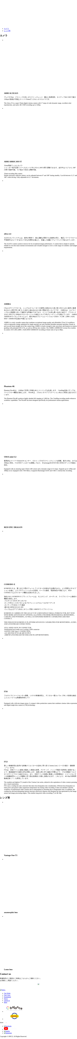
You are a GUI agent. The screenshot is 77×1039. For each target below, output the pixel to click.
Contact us (3, 8)
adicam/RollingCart (10, 3)
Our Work (7, 993)
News (6, 999)
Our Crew (7, 995)
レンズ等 (7, 31)
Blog (5, 5)
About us (7, 1)
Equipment (7, 997)
